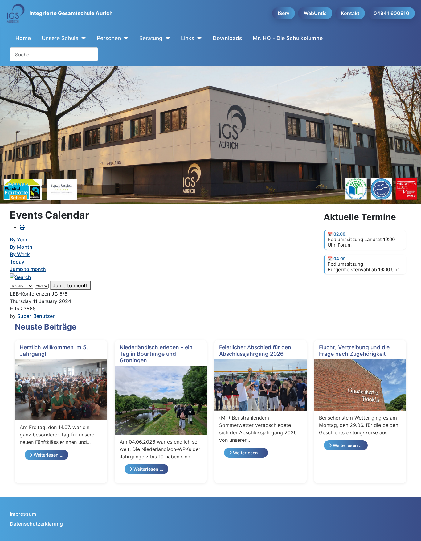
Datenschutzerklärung (36, 524)
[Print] (22, 227)
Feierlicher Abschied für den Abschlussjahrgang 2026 (255, 350)
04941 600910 (391, 13)
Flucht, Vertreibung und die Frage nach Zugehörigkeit (354, 350)
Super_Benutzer (36, 316)
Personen (109, 38)
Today (17, 262)
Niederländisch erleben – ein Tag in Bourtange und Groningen (156, 353)
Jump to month (28, 269)
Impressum (23, 514)
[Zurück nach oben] (410, 529)
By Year (18, 239)
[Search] (20, 276)
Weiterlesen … (47, 454)
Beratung (150, 38)
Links (187, 38)
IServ (283, 13)
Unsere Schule (60, 38)
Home (23, 38)
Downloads (227, 38)
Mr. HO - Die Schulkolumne (288, 38)
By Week (20, 254)
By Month (21, 247)
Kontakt (350, 13)
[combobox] (54, 54)
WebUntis (315, 13)
